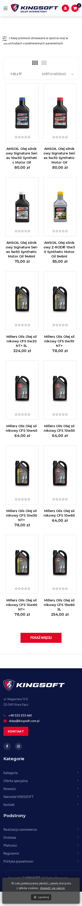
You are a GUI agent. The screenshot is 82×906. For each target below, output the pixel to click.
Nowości (9, 789)
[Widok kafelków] (35, 63)
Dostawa (9, 837)
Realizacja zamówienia (20, 829)
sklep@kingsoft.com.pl (24, 721)
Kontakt (16, 731)
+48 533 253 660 (20, 715)
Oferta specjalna (15, 781)
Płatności (10, 845)
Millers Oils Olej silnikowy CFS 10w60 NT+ (21, 604)
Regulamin (11, 853)
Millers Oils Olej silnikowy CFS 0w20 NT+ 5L (21, 341)
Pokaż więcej (41, 637)
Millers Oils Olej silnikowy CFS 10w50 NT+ (21, 515)
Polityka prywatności (18, 861)
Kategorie (10, 773)
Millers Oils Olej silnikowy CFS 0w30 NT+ (59, 341)
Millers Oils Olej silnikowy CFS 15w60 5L (59, 604)
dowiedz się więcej (52, 888)
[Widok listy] (44, 63)
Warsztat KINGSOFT (18, 797)
